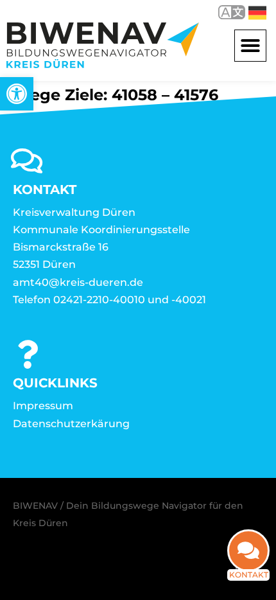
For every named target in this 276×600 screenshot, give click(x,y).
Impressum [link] (43, 406)
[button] (250, 46)
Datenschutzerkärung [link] (71, 424)
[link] (16, 93)
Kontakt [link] (248, 574)
